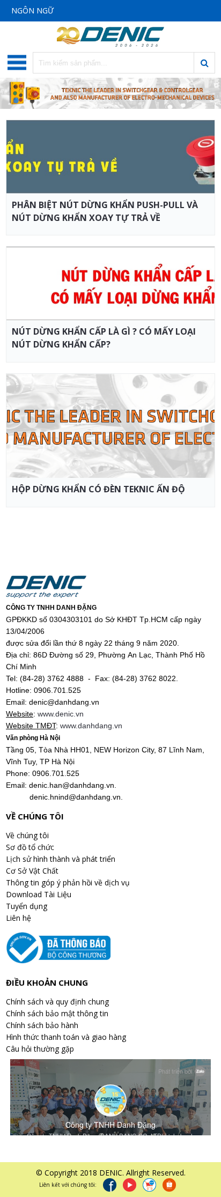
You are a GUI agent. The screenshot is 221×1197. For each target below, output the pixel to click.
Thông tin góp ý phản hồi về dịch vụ (68, 882)
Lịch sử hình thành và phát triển (60, 859)
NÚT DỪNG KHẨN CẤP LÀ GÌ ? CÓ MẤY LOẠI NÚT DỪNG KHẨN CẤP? (104, 338)
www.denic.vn (61, 714)
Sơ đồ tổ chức (30, 847)
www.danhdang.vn (91, 725)
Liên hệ (18, 918)
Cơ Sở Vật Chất (32, 871)
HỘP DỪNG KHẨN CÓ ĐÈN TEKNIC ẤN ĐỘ (98, 489)
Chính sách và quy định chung (57, 1001)
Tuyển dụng (26, 906)
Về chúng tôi (27, 835)
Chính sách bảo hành (42, 1025)
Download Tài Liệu (38, 894)
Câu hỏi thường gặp (40, 1049)
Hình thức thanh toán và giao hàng (66, 1037)
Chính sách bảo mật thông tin (57, 1013)
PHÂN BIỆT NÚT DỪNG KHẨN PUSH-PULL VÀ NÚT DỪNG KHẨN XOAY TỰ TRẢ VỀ (105, 211)
